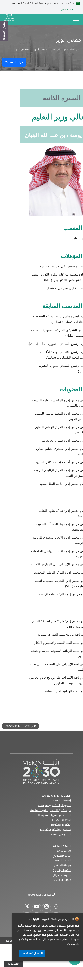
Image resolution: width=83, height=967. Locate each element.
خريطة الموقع (62, 865)
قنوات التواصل (62, 880)
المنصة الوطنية (62, 860)
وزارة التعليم (70, 49)
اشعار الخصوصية (61, 820)
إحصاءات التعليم (61, 800)
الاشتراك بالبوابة (62, 870)
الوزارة (56, 49)
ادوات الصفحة (15, 62)
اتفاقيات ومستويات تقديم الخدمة (51, 815)
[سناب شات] (56, 908)
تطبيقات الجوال (62, 875)
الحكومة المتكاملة (60, 824)
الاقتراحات (13, 963)
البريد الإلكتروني (62, 855)
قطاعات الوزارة (41, 49)
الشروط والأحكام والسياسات (54, 805)
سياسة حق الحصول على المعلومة (50, 810)
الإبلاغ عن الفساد (60, 834)
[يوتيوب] (36, 908)
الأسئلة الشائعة (62, 846)
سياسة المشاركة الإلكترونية (55, 829)
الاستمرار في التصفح (32, 953)
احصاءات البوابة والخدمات (56, 795)
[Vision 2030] (41, 771)
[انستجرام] (46, 908)
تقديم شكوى (62, 851)
